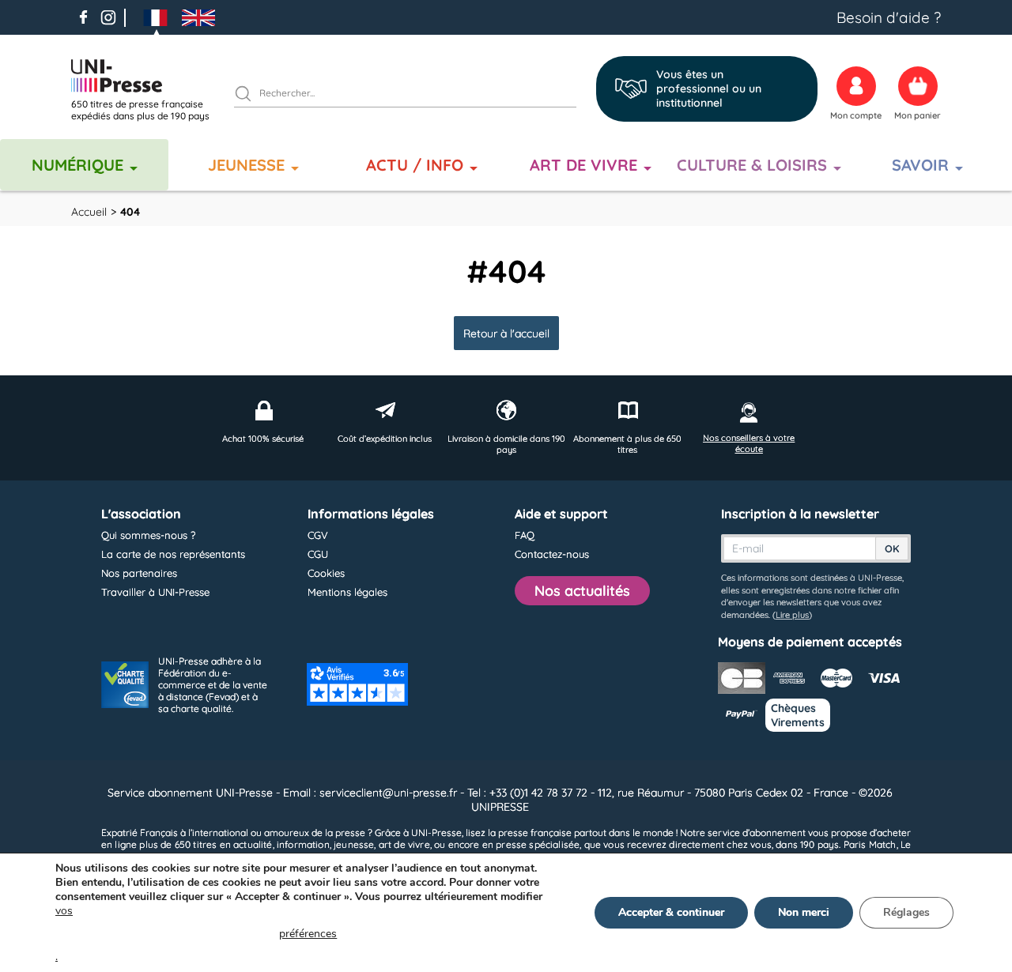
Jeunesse (246, 165)
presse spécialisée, (538, 844)
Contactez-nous (552, 554)
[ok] (250, 95)
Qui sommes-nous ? (148, 535)
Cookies (326, 573)
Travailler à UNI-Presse (155, 592)
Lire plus (792, 614)
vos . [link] (196, 933)
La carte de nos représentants (173, 554)
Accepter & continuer (671, 912)
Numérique (77, 165)
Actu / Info (414, 165)
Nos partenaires (139, 573)
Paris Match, (871, 844)
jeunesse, (355, 844)
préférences (308, 933)
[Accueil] (146, 76)
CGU (318, 554)
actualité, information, (282, 844)
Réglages (906, 912)
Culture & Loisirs (752, 165)
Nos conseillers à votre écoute (749, 443)
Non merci (803, 912)
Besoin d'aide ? (888, 17)
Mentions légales (347, 592)
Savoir (920, 165)
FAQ (524, 535)
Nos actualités (582, 591)
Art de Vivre (583, 165)
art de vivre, (405, 844)
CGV (318, 535)
